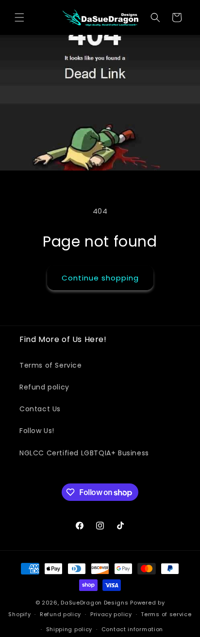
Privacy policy (111, 614)
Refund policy (44, 387)
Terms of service (166, 614)
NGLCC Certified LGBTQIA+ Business (84, 453)
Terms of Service (50, 365)
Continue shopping (100, 278)
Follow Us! (36, 430)
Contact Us (40, 409)
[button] (19, 17)
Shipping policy (69, 629)
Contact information (132, 629)
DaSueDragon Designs (94, 602)
